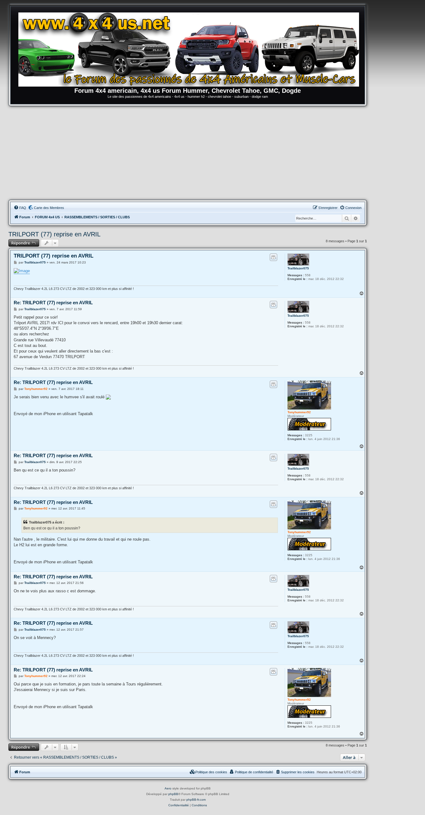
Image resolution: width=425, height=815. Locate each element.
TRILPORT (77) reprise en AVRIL (54, 234)
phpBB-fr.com (196, 799)
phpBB (173, 794)
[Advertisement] (187, 153)
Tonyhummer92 (299, 412)
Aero (168, 788)
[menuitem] (20, 207)
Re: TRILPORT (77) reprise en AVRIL (53, 302)
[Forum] (191, 48)
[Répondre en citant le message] (273, 257)
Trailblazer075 (298, 268)
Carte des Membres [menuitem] (49, 208)
